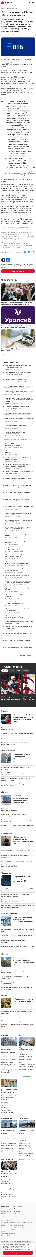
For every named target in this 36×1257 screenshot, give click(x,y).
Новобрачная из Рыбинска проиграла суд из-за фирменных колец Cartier (18, 648)
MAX (15, 1216)
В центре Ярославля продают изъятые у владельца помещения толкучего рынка (16, 425)
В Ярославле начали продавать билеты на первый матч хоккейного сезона (17, 500)
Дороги (16, 605)
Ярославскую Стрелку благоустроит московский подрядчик (23, 919)
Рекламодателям (6, 1211)
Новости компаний (12, 8)
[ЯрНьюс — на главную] (7, 2)
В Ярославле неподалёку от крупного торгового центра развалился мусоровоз (17, 562)
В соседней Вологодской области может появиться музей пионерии (17, 407)
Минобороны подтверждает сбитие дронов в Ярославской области (18, 548)
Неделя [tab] (12, 670)
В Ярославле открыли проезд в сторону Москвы (16, 534)
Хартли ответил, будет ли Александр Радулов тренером (18, 588)
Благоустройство (9, 913)
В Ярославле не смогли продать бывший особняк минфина (17, 609)
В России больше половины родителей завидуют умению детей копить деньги (15, 809)
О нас (3, 1209)
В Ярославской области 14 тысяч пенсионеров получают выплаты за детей (18, 486)
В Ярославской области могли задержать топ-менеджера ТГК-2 (18, 513)
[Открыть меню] (33, 2)
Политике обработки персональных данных (20, 1249)
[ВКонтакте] (8, 260)
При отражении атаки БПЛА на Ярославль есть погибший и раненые (19, 520)
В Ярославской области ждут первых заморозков (16, 451)
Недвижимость (18, 612)
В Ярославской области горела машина (17, 575)
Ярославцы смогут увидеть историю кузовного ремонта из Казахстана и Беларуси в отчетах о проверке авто (19, 399)
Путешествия (23, 1118)
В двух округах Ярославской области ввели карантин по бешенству (8, 1097)
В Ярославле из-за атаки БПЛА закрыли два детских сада (18, 595)
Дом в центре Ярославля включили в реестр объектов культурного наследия (8, 1143)
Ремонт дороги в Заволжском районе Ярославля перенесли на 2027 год (16, 602)
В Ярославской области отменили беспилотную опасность (15, 432)
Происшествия (18, 376)
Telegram (17, 1209)
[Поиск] (29, 2)
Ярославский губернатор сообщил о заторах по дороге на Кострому (18, 569)
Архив (3, 1216)
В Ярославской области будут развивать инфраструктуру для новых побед (8, 1070)
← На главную (6, 355)
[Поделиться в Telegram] (25, 252)
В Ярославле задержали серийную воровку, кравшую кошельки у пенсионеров (18, 465)
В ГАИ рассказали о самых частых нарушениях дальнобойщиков (19, 419)
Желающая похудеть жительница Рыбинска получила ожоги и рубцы (7, 1112)
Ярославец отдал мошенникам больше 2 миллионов (16, 861)
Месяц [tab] (5, 670)
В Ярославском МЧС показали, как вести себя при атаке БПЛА (19, 391)
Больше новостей (25, 655)
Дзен (15, 1213)
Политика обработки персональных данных (12, 1236)
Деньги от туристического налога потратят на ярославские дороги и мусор (15, 815)
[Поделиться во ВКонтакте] (29, 252)
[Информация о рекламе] (32, 387)
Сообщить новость (18, 271)
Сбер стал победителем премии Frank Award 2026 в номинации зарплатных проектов (18, 581)
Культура (16, 410)
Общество (17, 394)
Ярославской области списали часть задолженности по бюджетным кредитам (17, 380)
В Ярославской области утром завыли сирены (18, 616)
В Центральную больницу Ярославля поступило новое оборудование (19, 507)
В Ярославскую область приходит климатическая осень (18, 1017)
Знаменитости (18, 482)
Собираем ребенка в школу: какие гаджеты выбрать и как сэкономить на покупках (18, 527)
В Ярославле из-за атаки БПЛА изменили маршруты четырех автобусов (17, 555)
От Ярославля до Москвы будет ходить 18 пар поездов (26, 1132)
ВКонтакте (17, 1211)
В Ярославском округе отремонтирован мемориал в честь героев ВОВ (8, 1064)
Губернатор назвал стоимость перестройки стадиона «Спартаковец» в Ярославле (9, 1057)
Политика (17, 383)
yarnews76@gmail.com (10, 1233)
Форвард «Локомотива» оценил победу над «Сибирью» (18, 634)
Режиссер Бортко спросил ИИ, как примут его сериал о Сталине (18, 479)
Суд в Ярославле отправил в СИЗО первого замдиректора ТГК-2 (18, 458)
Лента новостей (10, 362)
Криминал (17, 461)
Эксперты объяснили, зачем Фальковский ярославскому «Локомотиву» (11, 699)
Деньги (16, 428)
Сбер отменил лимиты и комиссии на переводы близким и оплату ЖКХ (26, 1049)
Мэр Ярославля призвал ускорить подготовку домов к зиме (26, 1071)
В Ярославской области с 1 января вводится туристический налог (26, 1138)
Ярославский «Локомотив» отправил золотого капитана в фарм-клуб (18, 627)
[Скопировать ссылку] (33, 252)
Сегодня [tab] (26, 670)
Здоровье (16, 509)
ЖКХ (20, 1035)
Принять (18, 1253)
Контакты (4, 1213)
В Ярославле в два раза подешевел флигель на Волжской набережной (7, 1150)
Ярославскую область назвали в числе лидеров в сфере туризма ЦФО (26, 1153)
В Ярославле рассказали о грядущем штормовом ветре (17, 1021)
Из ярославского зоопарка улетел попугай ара (19, 621)
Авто (15, 421)
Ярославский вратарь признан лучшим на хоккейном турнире (17, 541)
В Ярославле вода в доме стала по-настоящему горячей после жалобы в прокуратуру (26, 1064)
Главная (3, 8)
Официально (18, 403)
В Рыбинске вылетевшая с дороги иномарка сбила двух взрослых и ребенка (18, 373)
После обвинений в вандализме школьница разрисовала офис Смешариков (18, 641)
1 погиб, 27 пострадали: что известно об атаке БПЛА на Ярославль (19, 472)
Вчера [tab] (18, 670)
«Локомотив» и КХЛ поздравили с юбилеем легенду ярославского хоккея (18, 366)
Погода (16, 454)
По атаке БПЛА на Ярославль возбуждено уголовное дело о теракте (17, 444)
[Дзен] (3, 260)
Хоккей (16, 369)
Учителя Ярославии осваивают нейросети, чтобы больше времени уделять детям (17, 493)
